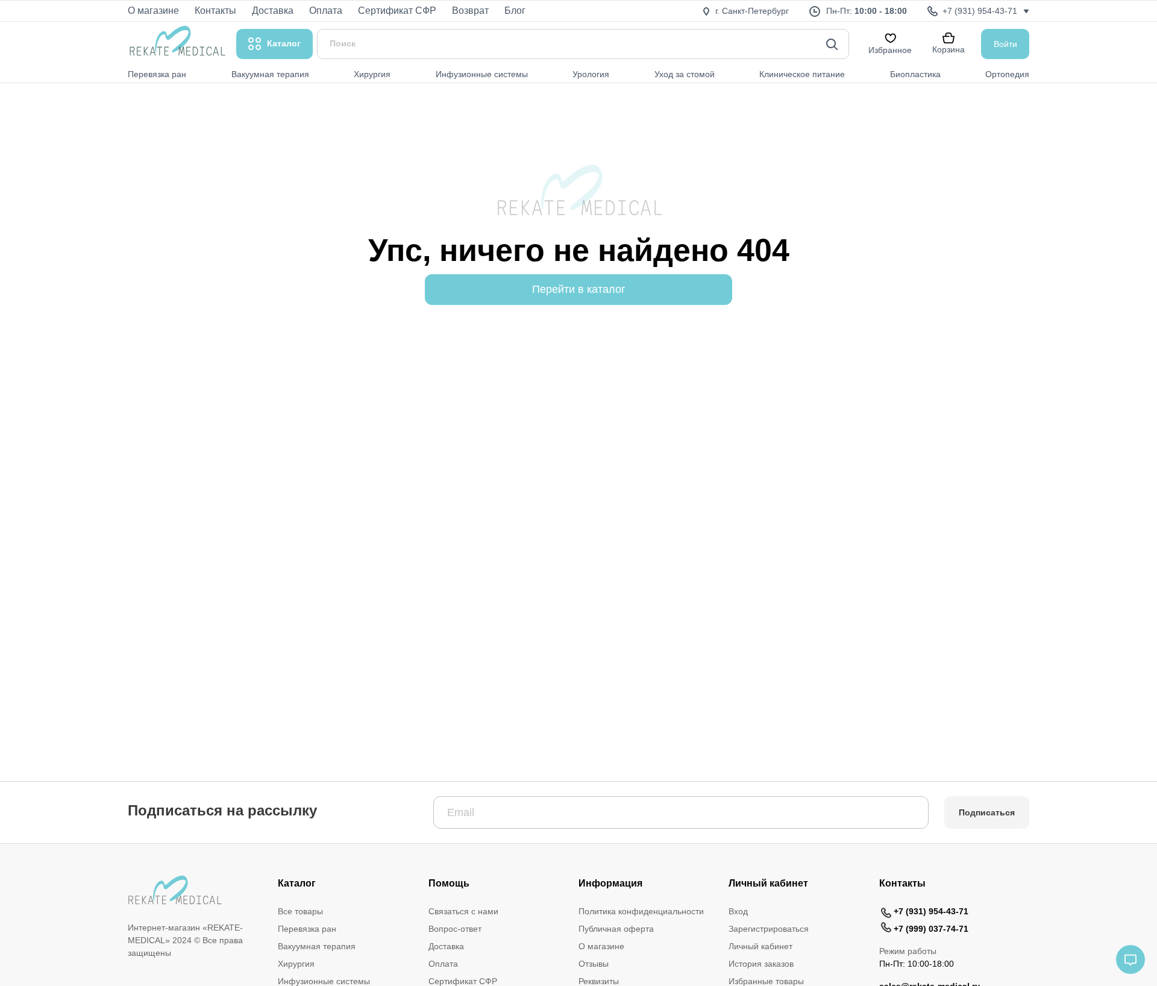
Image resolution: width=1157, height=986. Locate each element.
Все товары (300, 911)
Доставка (446, 946)
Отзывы (593, 964)
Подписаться (987, 812)
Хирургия (296, 964)
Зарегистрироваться (769, 929)
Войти (1005, 44)
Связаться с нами (463, 911)
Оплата (443, 964)
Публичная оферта (616, 929)
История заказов (761, 964)
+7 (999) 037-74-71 (931, 929)
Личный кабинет (760, 946)
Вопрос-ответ (454, 929)
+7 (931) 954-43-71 (931, 911)
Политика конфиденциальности (641, 911)
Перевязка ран (307, 929)
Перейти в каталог (579, 289)
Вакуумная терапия (317, 946)
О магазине (601, 946)
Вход (738, 911)
